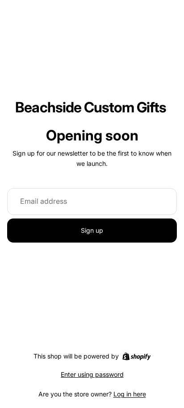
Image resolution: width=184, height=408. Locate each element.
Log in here (129, 394)
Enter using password (92, 374)
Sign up (92, 230)
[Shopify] (136, 356)
